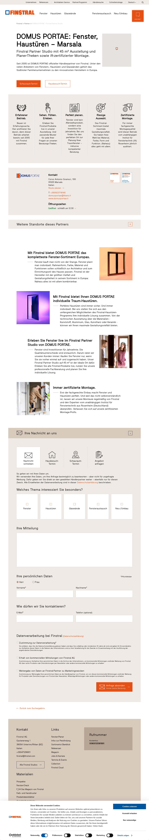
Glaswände (70, 13)
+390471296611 (23, 752)
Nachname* (81, 587)
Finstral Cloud (57, 767)
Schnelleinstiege (115, 2)
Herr (21, 582)
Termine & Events (59, 760)
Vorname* (21, 587)
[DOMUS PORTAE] (30, 175)
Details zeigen (123, 835)
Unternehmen (31, 2)
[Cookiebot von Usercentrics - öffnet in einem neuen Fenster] (15, 835)
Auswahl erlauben (129, 813)
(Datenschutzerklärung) (73, 636)
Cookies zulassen (129, 806)
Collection (55, 764)
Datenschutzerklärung (87, 482)
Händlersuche (98, 2)
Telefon (84, 612)
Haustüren (55, 13)
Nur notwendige (129, 820)
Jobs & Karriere (58, 756)
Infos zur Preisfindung (61, 740)
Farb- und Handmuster (27, 793)
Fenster (43, 13)
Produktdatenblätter (25, 797)
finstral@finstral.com (26, 756)
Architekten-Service (62, 2)
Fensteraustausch (101, 13)
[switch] (67, 835)
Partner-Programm (80, 2)
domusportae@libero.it (59, 195)
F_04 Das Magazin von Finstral (30, 789)
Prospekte (21, 781)
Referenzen (43, 2)
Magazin (55, 752)
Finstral (19, 24)
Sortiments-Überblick (60, 744)
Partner (27, 24)
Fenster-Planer (57, 737)
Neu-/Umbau (120, 13)
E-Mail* (20, 612)
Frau (37, 582)
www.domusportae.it (58, 198)
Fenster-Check (23, 785)
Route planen (54, 188)
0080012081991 (96, 743)
